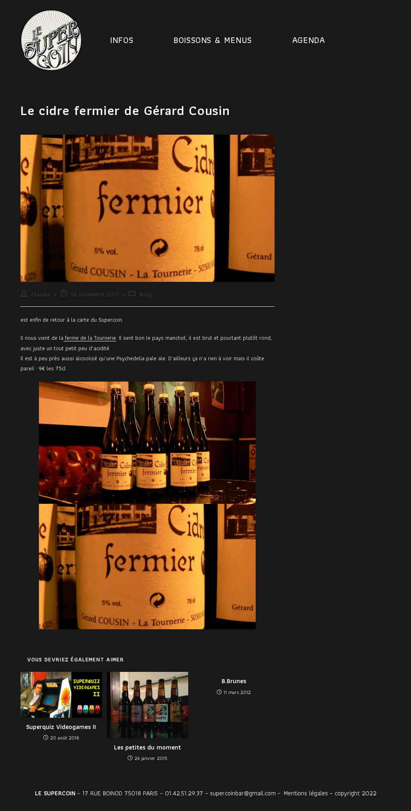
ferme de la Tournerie (89, 337)
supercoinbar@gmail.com (243, 793)
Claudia (41, 294)
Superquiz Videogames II (61, 727)
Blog (145, 294)
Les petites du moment (147, 747)
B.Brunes (234, 681)
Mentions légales (306, 793)
